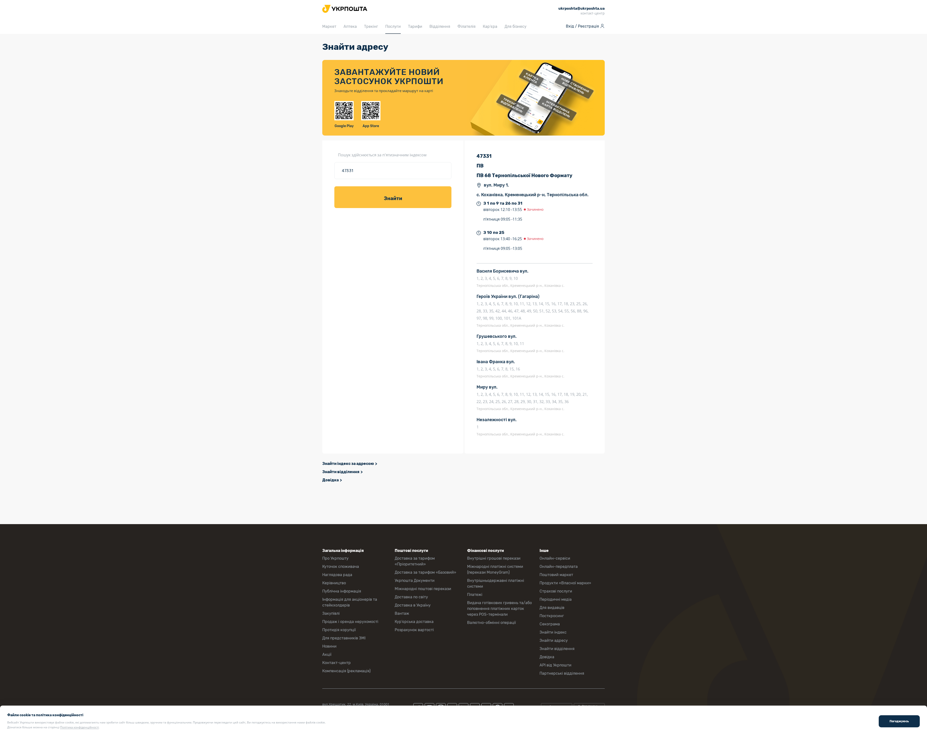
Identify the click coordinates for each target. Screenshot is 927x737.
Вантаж (402, 613)
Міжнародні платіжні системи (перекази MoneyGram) (495, 569)
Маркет (329, 26)
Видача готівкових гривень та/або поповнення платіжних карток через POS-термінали (499, 608)
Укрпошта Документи (415, 580)
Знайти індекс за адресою (348, 463)
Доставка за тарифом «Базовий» (425, 572)
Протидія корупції (339, 630)
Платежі (474, 594)
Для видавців (552, 607)
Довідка (330, 480)
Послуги (393, 26)
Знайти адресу (554, 640)
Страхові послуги (556, 591)
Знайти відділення (340, 472)
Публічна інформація (341, 591)
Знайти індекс (553, 632)
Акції (326, 654)
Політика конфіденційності (79, 727)
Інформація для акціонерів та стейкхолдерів (349, 602)
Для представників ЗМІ (343, 638)
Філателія (466, 26)
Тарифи (415, 26)
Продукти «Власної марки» (565, 583)
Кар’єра (490, 26)
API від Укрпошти (555, 665)
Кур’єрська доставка (414, 621)
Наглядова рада (337, 574)
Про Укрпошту (335, 558)
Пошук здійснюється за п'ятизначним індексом (382, 154)
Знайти (393, 198)
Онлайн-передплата (559, 566)
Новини (329, 646)
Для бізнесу (516, 26)
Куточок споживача (340, 566)
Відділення (439, 26)
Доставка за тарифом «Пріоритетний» (415, 561)
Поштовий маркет (556, 574)
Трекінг (371, 26)
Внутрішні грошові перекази (493, 558)
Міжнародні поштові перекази (423, 588)
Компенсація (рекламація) (346, 671)
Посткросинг (552, 616)
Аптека (350, 26)
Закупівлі (331, 613)
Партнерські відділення (562, 673)
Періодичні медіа (556, 599)
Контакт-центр (336, 662)
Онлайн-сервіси (555, 558)
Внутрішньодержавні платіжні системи (495, 583)
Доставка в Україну (413, 605)
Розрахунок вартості (414, 630)
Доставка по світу (411, 597)
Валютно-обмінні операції (491, 622)
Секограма (550, 624)
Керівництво (334, 583)
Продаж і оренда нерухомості (350, 621)
